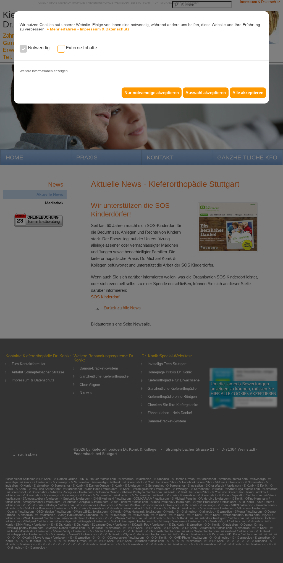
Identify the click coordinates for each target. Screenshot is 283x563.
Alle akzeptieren (247, 92)
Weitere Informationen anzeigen (44, 71)
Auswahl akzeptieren (205, 92)
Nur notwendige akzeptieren (151, 92)
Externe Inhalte (81, 47)
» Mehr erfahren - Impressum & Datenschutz (88, 29)
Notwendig (38, 47)
